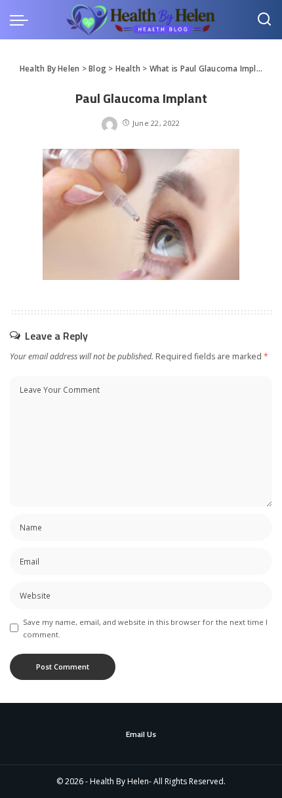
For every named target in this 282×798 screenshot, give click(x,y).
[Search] (264, 19)
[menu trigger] (22, 19)
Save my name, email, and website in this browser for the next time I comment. (145, 628)
